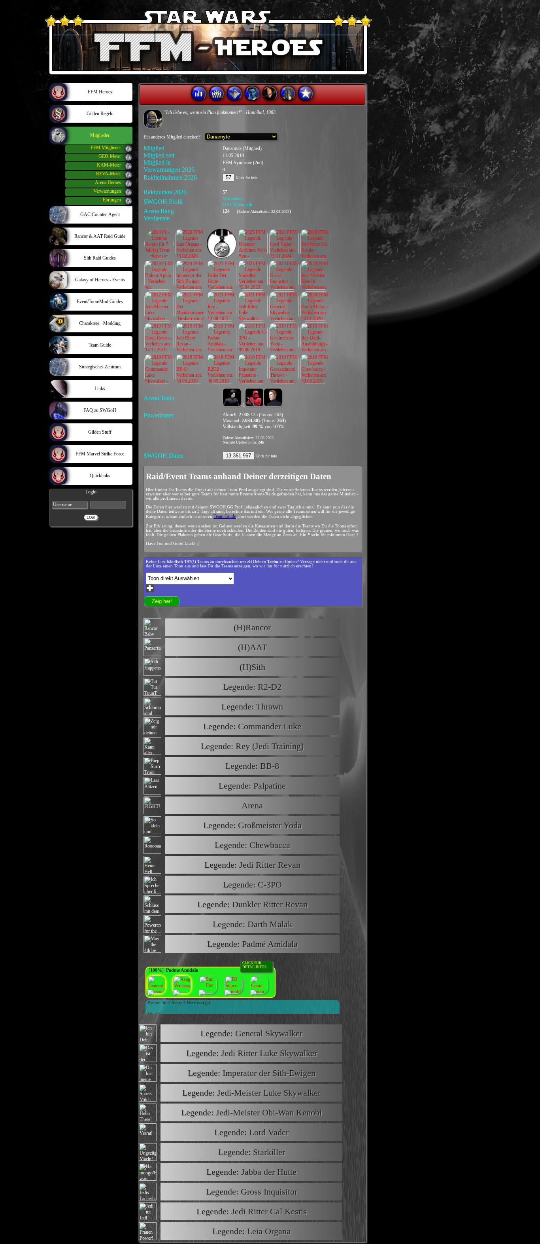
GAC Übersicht (237, 204)
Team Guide (224, 516)
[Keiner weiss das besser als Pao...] (152, 119)
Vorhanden (233, 198)
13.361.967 (238, 456)
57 (228, 177)
